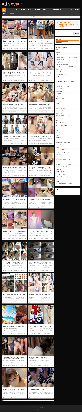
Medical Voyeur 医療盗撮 (61, 125)
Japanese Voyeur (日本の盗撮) (63, 115)
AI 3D (57, 54)
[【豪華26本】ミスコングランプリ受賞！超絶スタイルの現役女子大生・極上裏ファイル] (41, 314)
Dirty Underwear (59, 91)
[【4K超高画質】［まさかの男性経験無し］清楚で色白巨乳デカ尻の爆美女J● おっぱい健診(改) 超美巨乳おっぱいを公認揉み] (14, 188)
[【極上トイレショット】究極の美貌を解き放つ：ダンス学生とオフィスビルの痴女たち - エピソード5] (41, 187)
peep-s (57, 135)
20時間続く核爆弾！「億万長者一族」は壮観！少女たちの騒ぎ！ (14, 104)
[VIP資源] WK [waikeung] (59, 9)
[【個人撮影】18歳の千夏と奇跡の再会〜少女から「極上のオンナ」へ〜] (14, 314)
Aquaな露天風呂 (59, 62)
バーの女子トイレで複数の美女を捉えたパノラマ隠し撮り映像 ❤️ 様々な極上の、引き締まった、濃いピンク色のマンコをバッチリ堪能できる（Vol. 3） (41, 231)
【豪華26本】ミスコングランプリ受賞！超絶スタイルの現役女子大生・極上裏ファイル (41, 326)
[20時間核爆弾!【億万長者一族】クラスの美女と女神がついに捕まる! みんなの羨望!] (41, 92)
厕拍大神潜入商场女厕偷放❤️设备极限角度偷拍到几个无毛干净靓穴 (41, 263)
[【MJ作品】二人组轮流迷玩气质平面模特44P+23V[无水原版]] (14, 156)
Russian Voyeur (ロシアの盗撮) (63, 159)
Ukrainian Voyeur (60, 179)
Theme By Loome (41, 409)
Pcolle (30, 9)
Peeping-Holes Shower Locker (63, 142)
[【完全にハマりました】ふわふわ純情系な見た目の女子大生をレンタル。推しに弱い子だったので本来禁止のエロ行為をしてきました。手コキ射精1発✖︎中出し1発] (14, 381)
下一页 (3, 400)
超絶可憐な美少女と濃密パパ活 (38, 358)
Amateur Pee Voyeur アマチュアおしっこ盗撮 (66, 57)
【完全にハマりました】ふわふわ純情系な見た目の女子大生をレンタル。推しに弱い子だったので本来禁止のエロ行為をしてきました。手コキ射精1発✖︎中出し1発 (14, 389)
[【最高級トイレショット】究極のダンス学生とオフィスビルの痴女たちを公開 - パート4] (14, 219)
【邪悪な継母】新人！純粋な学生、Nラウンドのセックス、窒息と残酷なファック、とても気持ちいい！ (41, 136)
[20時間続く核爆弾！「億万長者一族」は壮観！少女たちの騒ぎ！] (14, 92)
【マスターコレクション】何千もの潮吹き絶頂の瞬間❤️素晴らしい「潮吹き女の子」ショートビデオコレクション (14, 41)
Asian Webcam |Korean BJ (62, 64)
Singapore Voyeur (60, 171)
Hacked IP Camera (60, 108)
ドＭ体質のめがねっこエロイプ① (38, 389)
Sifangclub (58, 169)
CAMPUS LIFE (59, 69)
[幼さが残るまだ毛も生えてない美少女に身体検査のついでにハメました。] (14, 346)
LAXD (4, 13)
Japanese (10, 9)
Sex (57, 161)
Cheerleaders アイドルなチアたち (64, 74)
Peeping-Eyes (59, 140)
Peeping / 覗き (59, 137)
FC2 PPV (37, 9)
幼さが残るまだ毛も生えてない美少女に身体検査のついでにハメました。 (14, 358)
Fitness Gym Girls (60, 98)
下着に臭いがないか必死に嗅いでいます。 (14, 136)
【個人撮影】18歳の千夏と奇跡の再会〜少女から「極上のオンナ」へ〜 (14, 326)
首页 (4, 10)
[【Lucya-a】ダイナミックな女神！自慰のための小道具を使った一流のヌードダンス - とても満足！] (41, 61)
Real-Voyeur (58, 154)
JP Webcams (46, 9)
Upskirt (57, 181)
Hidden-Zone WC (60, 110)
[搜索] (78, 10)
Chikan (57, 76)
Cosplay (57, 84)
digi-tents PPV (73, 9)
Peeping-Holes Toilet (60, 144)
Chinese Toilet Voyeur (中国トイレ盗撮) (65, 81)
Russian (12, 13)
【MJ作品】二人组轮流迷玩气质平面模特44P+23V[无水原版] (14, 168)
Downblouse (58, 93)
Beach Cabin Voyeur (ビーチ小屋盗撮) (64, 66)
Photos (57, 147)
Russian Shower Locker (61, 157)
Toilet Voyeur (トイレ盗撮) (62, 176)
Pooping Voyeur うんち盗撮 (62, 152)
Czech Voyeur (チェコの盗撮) (62, 86)
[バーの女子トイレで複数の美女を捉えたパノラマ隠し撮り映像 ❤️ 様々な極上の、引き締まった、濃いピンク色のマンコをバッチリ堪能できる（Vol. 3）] (41, 219)
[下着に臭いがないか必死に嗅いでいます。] (14, 124)
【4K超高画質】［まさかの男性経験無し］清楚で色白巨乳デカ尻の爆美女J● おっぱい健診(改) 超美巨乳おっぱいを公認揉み (14, 199)
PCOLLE (58, 132)
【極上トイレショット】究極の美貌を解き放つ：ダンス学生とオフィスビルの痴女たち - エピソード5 (41, 199)
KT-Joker (58, 118)
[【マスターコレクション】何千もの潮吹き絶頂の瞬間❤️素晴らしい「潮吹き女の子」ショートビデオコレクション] (14, 29)
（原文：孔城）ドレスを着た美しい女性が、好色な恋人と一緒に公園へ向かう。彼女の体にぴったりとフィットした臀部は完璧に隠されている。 (14, 73)
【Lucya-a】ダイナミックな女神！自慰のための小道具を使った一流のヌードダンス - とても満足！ (41, 73)
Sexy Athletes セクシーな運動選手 (64, 164)
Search (57, 31)
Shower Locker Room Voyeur (62, 166)
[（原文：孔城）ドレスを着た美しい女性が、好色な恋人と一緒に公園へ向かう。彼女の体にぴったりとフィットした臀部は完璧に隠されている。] (14, 61)
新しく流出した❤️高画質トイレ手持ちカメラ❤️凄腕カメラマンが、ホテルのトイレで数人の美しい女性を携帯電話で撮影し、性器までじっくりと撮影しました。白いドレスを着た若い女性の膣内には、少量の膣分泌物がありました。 (41, 168)
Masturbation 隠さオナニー (62, 122)
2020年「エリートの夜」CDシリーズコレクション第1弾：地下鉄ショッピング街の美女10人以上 (41, 41)
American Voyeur (60, 59)
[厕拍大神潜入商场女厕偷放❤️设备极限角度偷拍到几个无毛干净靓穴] (41, 251)
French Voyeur (59, 101)
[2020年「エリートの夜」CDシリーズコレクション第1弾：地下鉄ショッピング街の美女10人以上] (41, 29)
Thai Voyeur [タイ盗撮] (61, 174)
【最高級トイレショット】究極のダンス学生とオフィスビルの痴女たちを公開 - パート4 (14, 231)
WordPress (58, 407)
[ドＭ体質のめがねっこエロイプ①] (41, 377)
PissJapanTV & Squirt (61, 149)
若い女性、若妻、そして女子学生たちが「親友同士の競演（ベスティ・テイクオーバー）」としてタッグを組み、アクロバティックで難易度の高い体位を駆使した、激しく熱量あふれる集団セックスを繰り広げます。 (41, 294)
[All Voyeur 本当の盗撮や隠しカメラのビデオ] (12, 2)
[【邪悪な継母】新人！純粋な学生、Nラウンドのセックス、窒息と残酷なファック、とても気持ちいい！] (41, 124)
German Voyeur (59, 105)
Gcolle (57, 103)
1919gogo (58, 49)
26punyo (58, 52)
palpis (57, 130)
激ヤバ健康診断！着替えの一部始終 (64, 183)
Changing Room (59, 71)
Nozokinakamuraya (60, 127)
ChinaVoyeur (59, 79)
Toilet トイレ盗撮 (20, 9)
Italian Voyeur (59, 113)
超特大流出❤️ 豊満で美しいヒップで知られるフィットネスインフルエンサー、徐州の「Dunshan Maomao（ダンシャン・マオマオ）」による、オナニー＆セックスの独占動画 (14, 294)
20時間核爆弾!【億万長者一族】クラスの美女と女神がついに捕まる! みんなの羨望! (41, 104)
